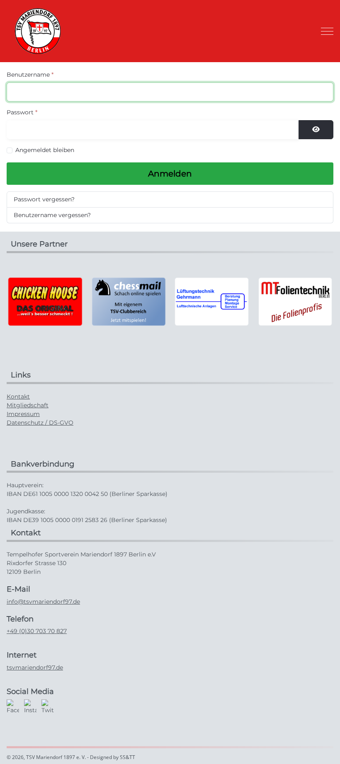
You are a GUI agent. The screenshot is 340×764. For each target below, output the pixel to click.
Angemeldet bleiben (44, 150)
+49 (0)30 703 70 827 (37, 631)
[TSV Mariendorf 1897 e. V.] (38, 31)
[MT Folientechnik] (295, 301)
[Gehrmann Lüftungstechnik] (212, 301)
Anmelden (170, 174)
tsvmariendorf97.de (35, 667)
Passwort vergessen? (44, 199)
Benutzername (30, 74)
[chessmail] (128, 301)
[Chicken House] (45, 301)
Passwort (22, 112)
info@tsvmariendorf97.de (43, 601)
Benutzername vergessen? (52, 215)
